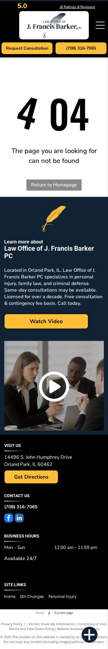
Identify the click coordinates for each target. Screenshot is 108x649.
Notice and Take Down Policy (31, 628)
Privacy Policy (11, 624)
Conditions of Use (91, 624)
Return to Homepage (54, 185)
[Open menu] (100, 25)
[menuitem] (12, 597)
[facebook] (8, 518)
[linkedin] (19, 518)
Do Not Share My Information (52, 624)
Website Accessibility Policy (78, 628)
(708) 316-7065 (21, 507)
